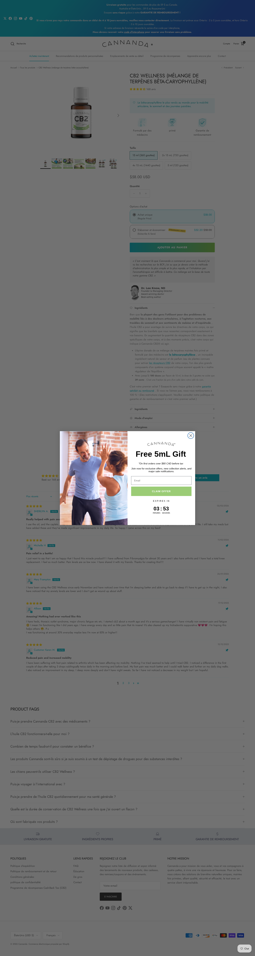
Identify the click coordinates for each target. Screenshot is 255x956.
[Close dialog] (191, 436)
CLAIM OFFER (161, 491)
